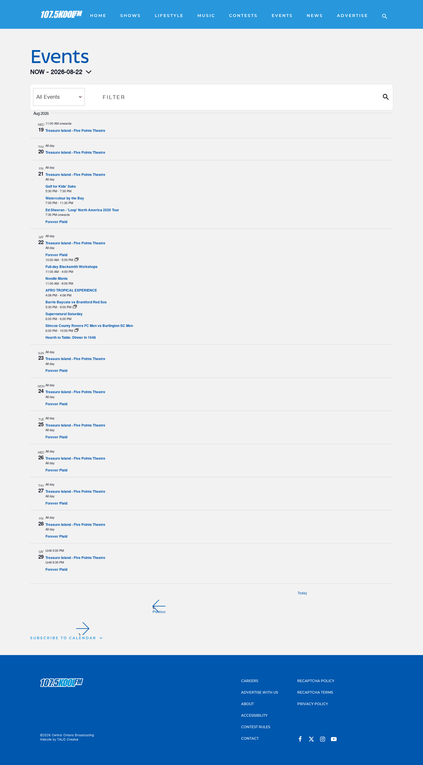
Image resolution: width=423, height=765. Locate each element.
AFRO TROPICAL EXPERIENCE (71, 290)
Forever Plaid (56, 221)
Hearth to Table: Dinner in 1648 (70, 337)
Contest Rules (255, 727)
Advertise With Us (259, 692)
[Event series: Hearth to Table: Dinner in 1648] (77, 330)
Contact (250, 739)
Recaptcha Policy (315, 681)
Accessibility (254, 716)
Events (282, 16)
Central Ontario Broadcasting (73, 735)
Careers (249, 681)
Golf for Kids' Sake (60, 186)
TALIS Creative (67, 739)
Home (98, 16)
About (247, 704)
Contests (243, 16)
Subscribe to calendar (63, 638)
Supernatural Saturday (64, 313)
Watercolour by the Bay (64, 198)
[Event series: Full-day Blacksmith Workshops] (77, 259)
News (315, 16)
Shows (130, 16)
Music (206, 16)
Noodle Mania (56, 278)
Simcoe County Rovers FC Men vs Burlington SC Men (89, 325)
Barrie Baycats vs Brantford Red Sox (76, 302)
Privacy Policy (312, 704)
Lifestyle (169, 16)
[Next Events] (82, 628)
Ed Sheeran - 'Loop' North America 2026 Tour (82, 209)
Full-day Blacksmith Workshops (71, 266)
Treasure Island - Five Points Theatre (75, 130)
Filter (114, 97)
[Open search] (382, 14)
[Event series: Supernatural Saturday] (75, 307)
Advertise (352, 16)
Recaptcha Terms (315, 692)
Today (302, 593)
